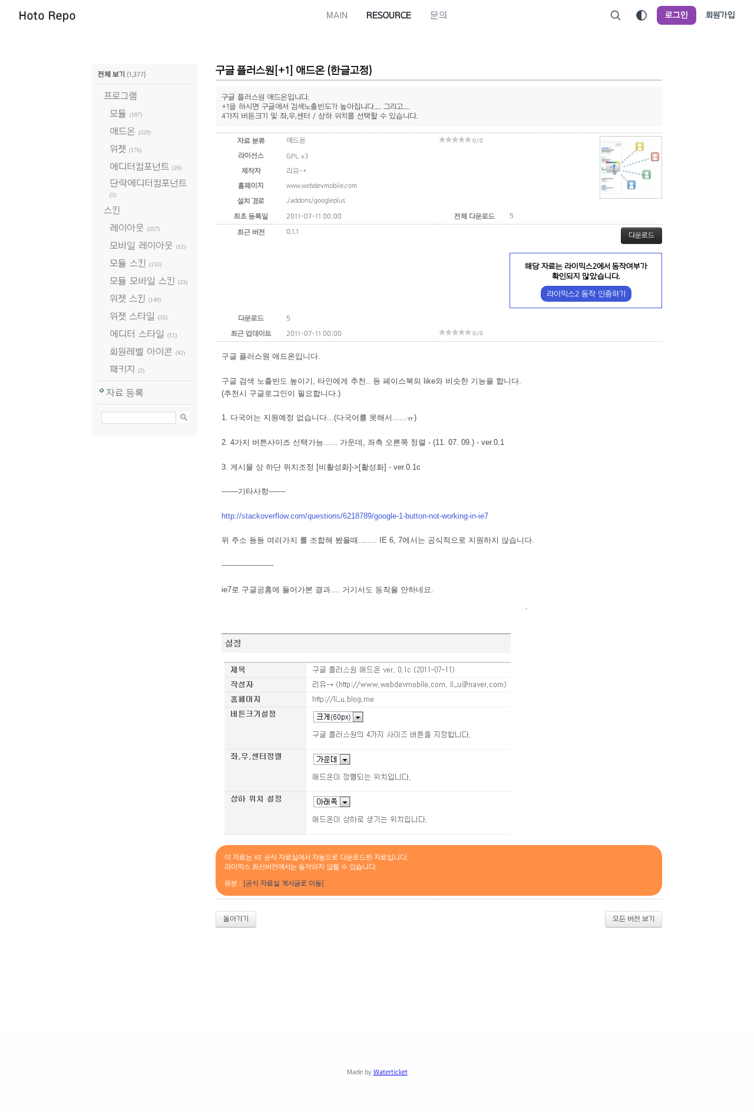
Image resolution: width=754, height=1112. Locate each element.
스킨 (112, 210)
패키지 (122, 369)
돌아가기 (236, 919)
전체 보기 (111, 74)
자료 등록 (125, 393)
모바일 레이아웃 (141, 245)
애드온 (122, 131)
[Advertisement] (377, 969)
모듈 (118, 113)
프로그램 (120, 96)
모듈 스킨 (128, 263)
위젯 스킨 (127, 298)
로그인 (676, 15)
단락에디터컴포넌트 (148, 183)
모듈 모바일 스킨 (142, 281)
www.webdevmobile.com (321, 186)
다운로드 (641, 235)
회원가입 (720, 15)
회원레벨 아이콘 (141, 352)
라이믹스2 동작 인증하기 (586, 293)
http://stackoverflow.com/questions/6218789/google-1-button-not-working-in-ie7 (354, 516)
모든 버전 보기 (633, 919)
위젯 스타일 (132, 316)
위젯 (118, 149)
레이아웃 (127, 228)
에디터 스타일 (137, 334)
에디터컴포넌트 (139, 166)
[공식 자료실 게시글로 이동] (283, 883)
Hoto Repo (47, 15)
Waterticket (390, 1072)
